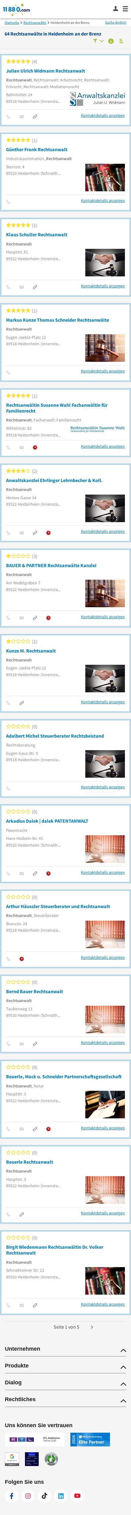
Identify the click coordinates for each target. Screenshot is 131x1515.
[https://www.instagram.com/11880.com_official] (28, 1496)
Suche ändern (115, 22)
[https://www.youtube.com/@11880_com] (77, 1496)
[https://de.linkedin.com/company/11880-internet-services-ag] (61, 1496)
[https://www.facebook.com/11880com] (11, 1496)
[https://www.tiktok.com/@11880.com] (44, 1496)
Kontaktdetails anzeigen (103, 115)
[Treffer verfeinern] (98, 41)
